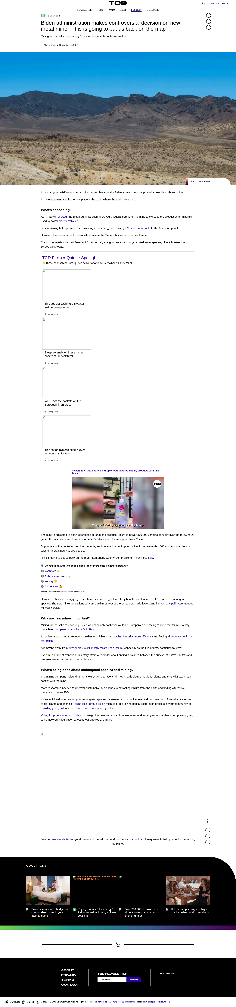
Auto (112, 10)
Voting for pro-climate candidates (61, 715)
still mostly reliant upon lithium (104, 647)
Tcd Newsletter (112, 974)
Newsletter (84, 10)
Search (212, 3)
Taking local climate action (89, 703)
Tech (123, 10)
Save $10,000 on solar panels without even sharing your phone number (142, 912)
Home (100, 10)
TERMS (67, 980)
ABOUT (67, 970)
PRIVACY (69, 975)
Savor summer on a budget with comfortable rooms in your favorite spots (50, 912)
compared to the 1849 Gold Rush (75, 629)
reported (62, 216)
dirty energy (76, 647)
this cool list (136, 839)
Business (136, 10)
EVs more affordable (137, 228)
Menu (226, 3)
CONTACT (70, 984)
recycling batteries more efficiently (132, 636)
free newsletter (60, 839)
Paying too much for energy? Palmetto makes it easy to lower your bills (97, 912)
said (150, 557)
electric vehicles (68, 221)
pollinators (177, 603)
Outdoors (153, 10)
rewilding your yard (52, 708)
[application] (118, 503)
